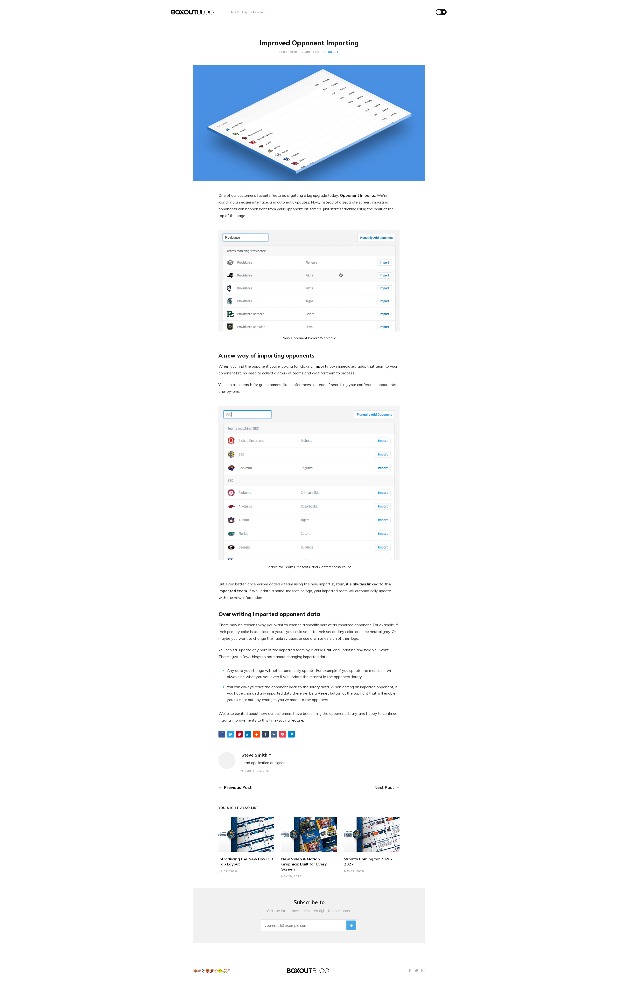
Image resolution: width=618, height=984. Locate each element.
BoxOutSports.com (248, 12)
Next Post (384, 787)
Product (331, 52)
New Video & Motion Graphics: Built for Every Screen (304, 864)
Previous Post (237, 787)
